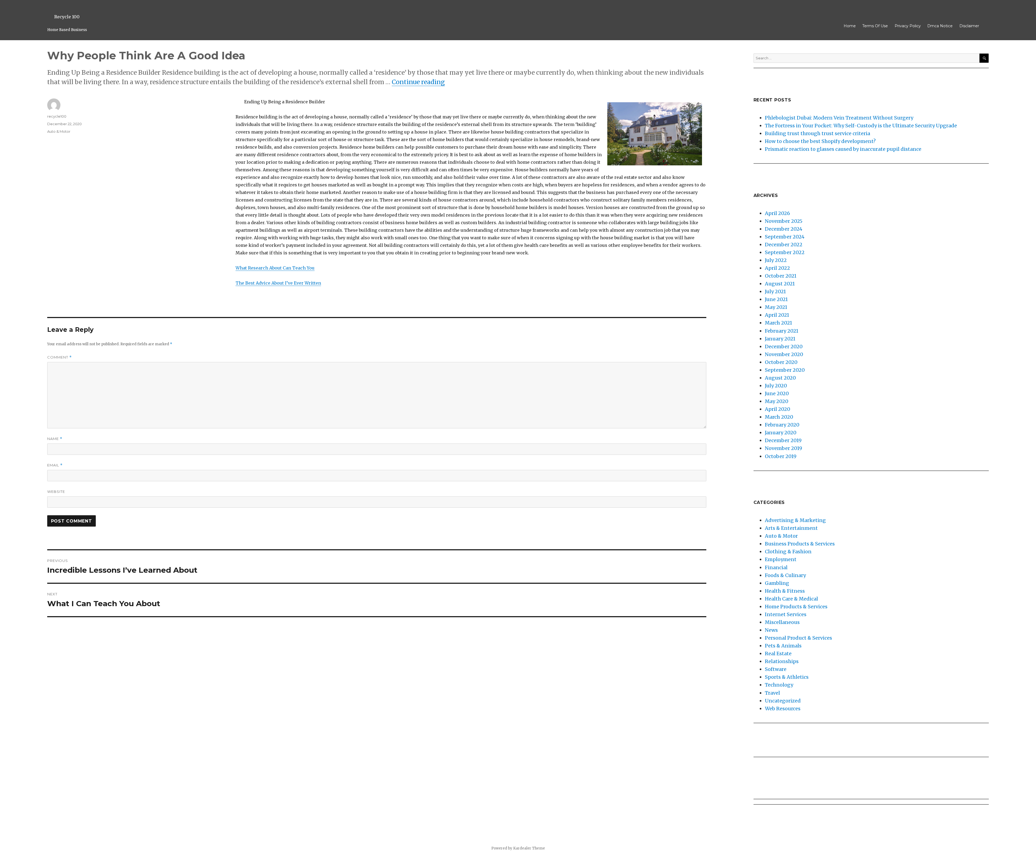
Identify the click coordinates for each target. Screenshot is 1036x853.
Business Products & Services (800, 544)
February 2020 (782, 425)
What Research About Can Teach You (275, 268)
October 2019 (780, 456)
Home (850, 25)
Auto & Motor (58, 131)
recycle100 (56, 116)
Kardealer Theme (529, 848)
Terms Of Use (875, 25)
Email (55, 465)
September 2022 (785, 252)
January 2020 (780, 432)
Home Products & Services (796, 606)
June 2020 (777, 393)
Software (775, 669)
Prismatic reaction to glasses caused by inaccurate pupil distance (843, 149)
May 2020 (776, 401)
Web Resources (782, 708)
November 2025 (783, 221)
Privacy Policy (908, 25)
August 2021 (780, 284)
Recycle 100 (67, 16)
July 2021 (775, 291)
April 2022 (777, 268)
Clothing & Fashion (788, 551)
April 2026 (777, 213)
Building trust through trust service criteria (817, 133)
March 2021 (778, 323)
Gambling (777, 583)
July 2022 (776, 260)
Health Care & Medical (791, 599)
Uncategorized (783, 701)
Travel (772, 693)
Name (54, 438)
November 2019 (783, 448)
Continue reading (418, 82)
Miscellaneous (782, 622)
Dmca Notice (940, 25)
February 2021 (781, 331)
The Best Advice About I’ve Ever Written (278, 283)
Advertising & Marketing (795, 520)
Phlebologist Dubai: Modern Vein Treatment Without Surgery (839, 118)
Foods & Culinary (785, 575)
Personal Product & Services (798, 638)
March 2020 (779, 417)
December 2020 (784, 346)
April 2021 (777, 315)
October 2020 (781, 362)
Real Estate (778, 653)
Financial (776, 567)
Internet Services (785, 614)
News (771, 630)
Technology (779, 685)
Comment (59, 357)
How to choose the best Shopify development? (820, 141)
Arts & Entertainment (791, 528)
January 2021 (780, 339)
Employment (780, 559)
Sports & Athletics (787, 677)
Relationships (782, 661)
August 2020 (780, 378)
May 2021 (776, 307)
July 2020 (776, 386)
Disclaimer (969, 25)
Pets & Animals (783, 646)
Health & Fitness (785, 591)
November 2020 (784, 354)
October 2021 (780, 276)
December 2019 (783, 440)
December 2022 (783, 244)
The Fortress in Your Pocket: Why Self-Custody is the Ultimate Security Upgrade (861, 125)
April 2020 (777, 409)
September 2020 (785, 370)
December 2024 (783, 229)
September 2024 (785, 237)
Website (56, 491)
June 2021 (776, 299)
